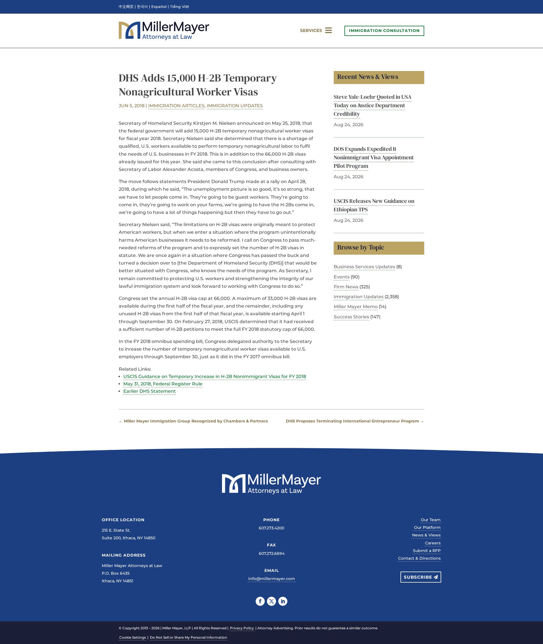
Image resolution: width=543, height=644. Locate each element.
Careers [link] (433, 543)
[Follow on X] (271, 601)
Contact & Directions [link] (419, 558)
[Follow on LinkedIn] (282, 601)
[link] (164, 38)
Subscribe (418, 577)
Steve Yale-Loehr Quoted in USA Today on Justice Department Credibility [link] (372, 105)
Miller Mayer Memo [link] (356, 306)
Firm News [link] (346, 286)
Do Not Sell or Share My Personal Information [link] (188, 637)
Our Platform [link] (427, 527)
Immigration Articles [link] (176, 105)
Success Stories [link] (351, 316)
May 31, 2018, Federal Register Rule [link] (162, 384)
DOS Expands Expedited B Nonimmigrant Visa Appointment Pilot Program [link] (374, 157)
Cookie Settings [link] (132, 637)
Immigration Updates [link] (235, 105)
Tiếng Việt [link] (179, 6)
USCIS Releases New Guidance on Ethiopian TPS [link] (374, 205)
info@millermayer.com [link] (271, 578)
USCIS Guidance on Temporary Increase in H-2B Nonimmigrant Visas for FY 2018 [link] (214, 376)
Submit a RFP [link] (427, 550)
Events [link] (342, 277)
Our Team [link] (431, 519)
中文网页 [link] (126, 6)
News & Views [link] (426, 535)
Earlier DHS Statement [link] (149, 391)
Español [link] (159, 6)
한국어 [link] (142, 6)
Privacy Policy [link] (242, 628)
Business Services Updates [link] (364, 266)
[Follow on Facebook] (260, 601)
